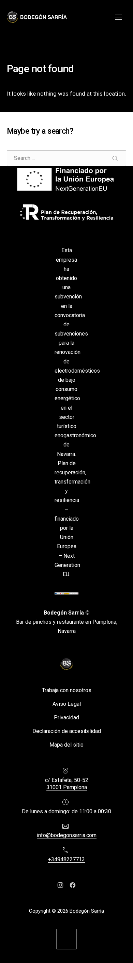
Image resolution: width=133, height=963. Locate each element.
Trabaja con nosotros (66, 690)
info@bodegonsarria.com (67, 835)
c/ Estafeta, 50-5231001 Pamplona (66, 784)
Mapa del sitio (66, 744)
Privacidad (66, 717)
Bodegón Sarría (87, 911)
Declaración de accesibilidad (66, 731)
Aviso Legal (67, 704)
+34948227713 (66, 859)
